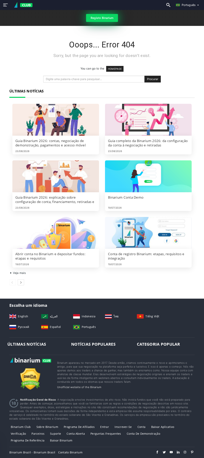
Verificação (18, 433)
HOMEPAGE (115, 68)
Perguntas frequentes (105, 433)
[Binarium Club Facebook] (155, 452)
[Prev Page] (12, 282)
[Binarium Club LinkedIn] (176, 452)
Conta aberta (76, 433)
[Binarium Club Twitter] (162, 452)
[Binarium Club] (30, 364)
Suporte (55, 433)
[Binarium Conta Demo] (148, 176)
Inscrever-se (123, 427)
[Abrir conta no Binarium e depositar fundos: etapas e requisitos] (55, 233)
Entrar (104, 427)
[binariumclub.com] (22, 5)
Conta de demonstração (143, 433)
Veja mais (19, 273)
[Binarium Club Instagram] (183, 452)
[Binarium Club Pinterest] (190, 452)
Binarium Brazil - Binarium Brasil (32, 452)
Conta (141, 427)
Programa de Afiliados (79, 427)
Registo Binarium (102, 18)
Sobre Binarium (47, 427)
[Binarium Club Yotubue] (169, 452)
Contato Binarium (70, 452)
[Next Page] (21, 282)
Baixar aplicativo (162, 427)
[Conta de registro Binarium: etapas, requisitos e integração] (148, 233)
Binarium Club (21, 427)
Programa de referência (27, 440)
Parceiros (37, 433)
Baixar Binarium (61, 440)
